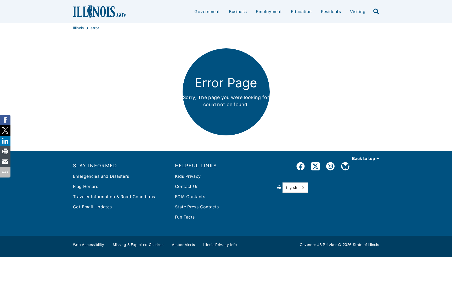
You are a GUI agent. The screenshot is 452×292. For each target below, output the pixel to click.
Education (301, 11)
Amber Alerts (183, 244)
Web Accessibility (88, 244)
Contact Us (187, 186)
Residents (331, 11)
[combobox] (295, 187)
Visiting (357, 11)
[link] (300, 167)
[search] (376, 11)
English (291, 187)
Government (207, 11)
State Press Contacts (197, 206)
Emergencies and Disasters (101, 176)
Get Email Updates (92, 206)
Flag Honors (85, 186)
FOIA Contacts (190, 196)
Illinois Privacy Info (220, 244)
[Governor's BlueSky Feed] (345, 167)
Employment (269, 11)
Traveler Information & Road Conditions (114, 196)
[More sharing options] (5, 172)
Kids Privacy (188, 176)
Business (238, 11)
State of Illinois (366, 244)
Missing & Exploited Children (138, 244)
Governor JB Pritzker (318, 244)
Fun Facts (185, 217)
